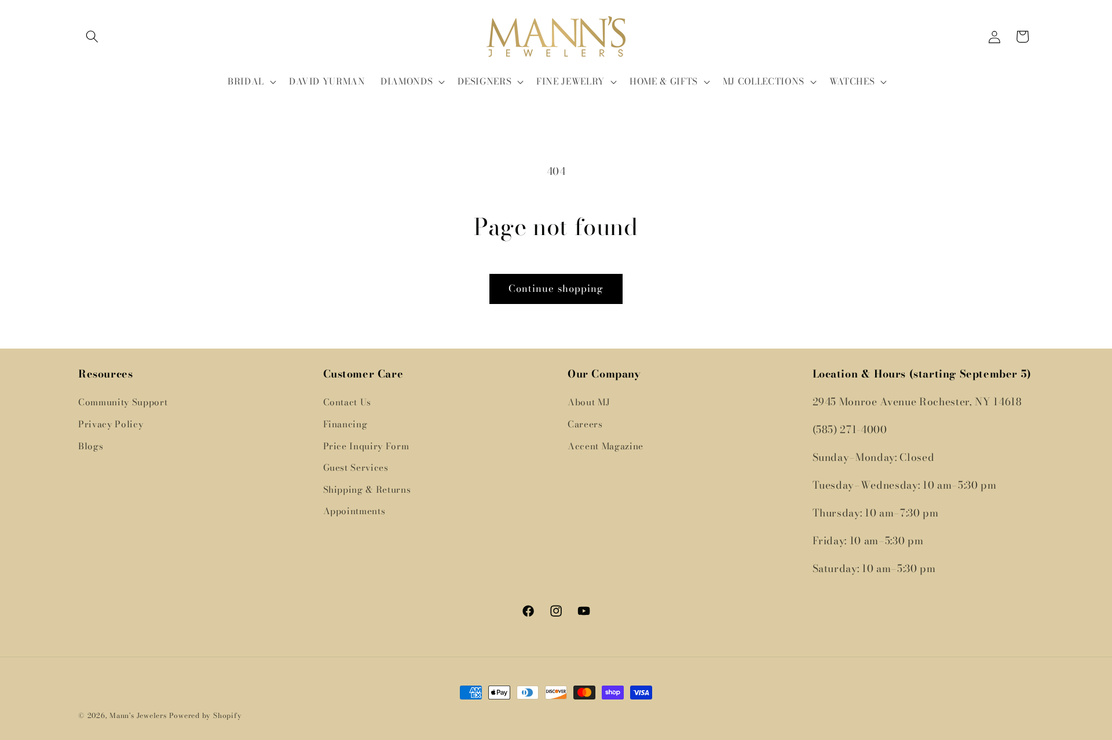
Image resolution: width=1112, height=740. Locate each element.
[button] (92, 36)
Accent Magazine (605, 446)
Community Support (122, 402)
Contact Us (347, 402)
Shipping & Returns (367, 489)
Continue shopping (556, 288)
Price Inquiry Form (366, 446)
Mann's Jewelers (138, 715)
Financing (345, 424)
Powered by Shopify (205, 715)
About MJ (589, 402)
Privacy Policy (110, 424)
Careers (585, 424)
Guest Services (356, 467)
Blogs (90, 446)
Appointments (354, 511)
